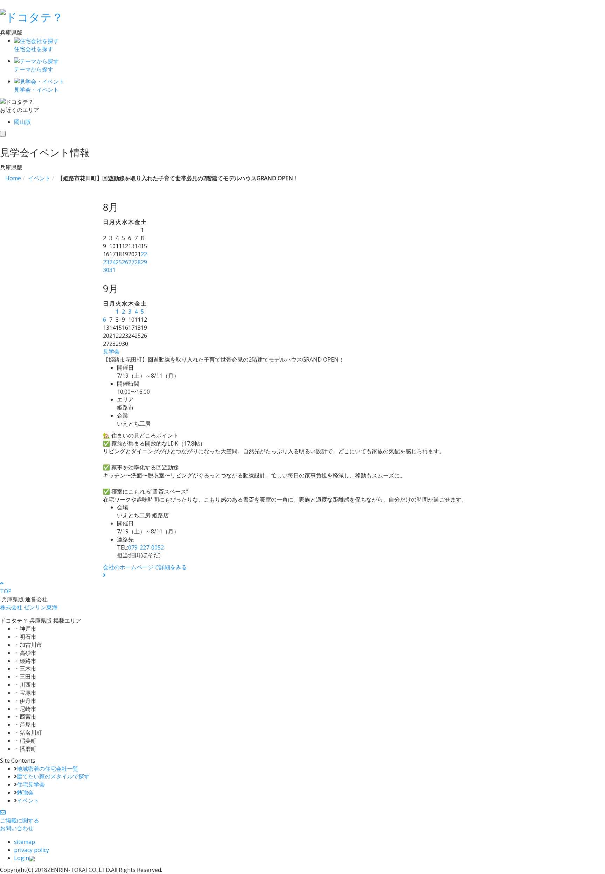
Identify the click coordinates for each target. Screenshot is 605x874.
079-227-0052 (146, 547)
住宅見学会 (31, 784)
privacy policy (31, 850)
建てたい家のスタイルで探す (53, 776)
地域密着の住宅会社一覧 (47, 768)
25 (119, 262)
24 (112, 262)
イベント (28, 800)
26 (125, 262)
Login (21, 858)
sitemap (24, 842)
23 (106, 262)
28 (137, 262)
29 (144, 262)
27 (131, 262)
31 (112, 270)
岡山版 (22, 122)
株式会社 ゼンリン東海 (28, 607)
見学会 (111, 351)
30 (106, 270)
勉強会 (25, 792)
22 (144, 254)
